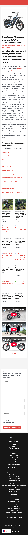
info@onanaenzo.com (14, 501)
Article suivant (14, 365)
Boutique (14, 446)
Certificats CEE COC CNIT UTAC (10, 181)
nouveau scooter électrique (14, 505)
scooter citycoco (14, 487)
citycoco (4, 159)
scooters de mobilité (14, 491)
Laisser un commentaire (8, 45)
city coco (14, 459)
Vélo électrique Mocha (14, 508)
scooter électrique (14, 452)
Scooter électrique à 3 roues (14, 517)
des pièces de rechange (8, 174)
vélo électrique (14, 455)
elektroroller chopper (14, 464)
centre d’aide (5, 185)
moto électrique (14, 457)
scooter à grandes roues (14, 514)
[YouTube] (18, 532)
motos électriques (6, 166)
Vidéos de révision (14, 476)
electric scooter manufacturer (14, 503)
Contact (14, 450)
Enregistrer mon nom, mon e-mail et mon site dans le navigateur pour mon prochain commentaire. (14, 420)
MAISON (14, 354)
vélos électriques (6, 163)
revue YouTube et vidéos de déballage (12, 177)
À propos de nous (14, 448)
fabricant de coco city (14, 480)
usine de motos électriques (14, 483)
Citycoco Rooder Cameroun (14, 473)
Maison (14, 444)
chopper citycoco (14, 461)
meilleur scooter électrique (14, 462)
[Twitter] (12, 532)
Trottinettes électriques (14, 471)
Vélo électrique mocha (8, 188)
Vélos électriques (14, 474)
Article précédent (14, 360)
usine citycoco (5, 152)
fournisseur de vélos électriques (14, 482)
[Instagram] (15, 532)
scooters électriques (7, 170)
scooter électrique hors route (14, 516)
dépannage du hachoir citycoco (10, 156)
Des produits (19, 45)
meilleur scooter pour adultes (14, 512)
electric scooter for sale (14, 499)
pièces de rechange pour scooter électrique (14, 485)
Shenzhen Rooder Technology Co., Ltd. (12, 192)
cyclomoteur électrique (14, 489)
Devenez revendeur (7, 196)
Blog (14, 497)
